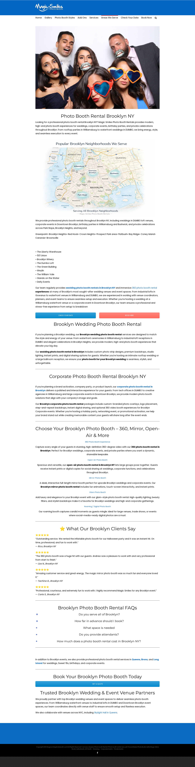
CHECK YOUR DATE (65, 315)
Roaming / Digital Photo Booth (97, 506)
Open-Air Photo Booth (97, 460)
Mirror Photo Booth (97, 478)
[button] (156, 17)
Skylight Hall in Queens (105, 712)
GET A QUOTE (97, 684)
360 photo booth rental (144, 287)
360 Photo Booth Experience (97, 442)
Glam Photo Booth (97, 492)
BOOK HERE (129, 315)
